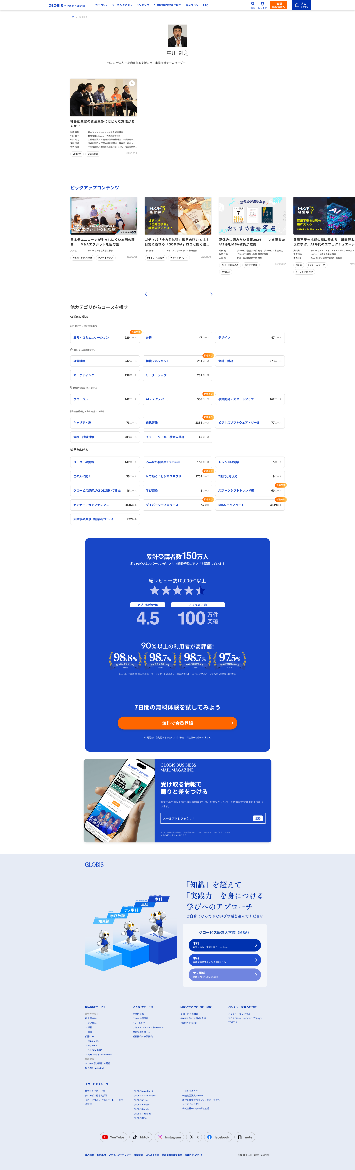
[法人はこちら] (301, 5)
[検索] (253, 5)
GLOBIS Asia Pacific (144, 1091)
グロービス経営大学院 (96, 1095)
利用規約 (101, 1155)
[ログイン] (262, 5)
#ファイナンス (105, 257)
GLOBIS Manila (141, 1109)
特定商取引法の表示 (172, 1155)
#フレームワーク (316, 264)
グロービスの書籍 (189, 1014)
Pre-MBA (92, 1045)
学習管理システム (142, 1032)
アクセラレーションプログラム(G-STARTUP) (245, 1020)
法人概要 (89, 1155)
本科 (211, 945)
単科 (209, 960)
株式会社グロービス (95, 1091)
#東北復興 (93, 154)
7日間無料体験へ (278, 5)
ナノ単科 (205, 974)
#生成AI (226, 271)
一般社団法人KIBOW (192, 1095)
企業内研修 (138, 1014)
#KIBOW (77, 154)
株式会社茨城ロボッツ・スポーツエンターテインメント (201, 1102)
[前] (145, 294)
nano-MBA (93, 1040)
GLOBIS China (141, 1100)
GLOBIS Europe (142, 1104)
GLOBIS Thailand (142, 1113)
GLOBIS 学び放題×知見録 (97, 1063)
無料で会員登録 (177, 723)
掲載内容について (194, 1155)
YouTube (117, 1137)
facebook (222, 1137)
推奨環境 (138, 1155)
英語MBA (89, 1036)
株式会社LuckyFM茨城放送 (195, 1108)
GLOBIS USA (140, 1118)
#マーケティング (178, 257)
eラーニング (139, 1023)
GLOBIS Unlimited (94, 1068)
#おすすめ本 (251, 264)
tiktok (144, 1137)
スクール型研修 (140, 1018)
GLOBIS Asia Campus (145, 1095)
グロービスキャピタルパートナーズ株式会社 (104, 1102)
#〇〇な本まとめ (230, 264)
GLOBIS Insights (188, 1023)
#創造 (299, 264)
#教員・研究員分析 (82, 257)
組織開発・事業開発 (143, 1036)
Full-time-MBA (95, 1050)
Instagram (173, 1137)
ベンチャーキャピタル (239, 1014)
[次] (209, 294)
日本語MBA (91, 1018)
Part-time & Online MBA (100, 1054)
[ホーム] (73, 17)
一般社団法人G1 (190, 1091)
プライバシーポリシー (120, 1155)
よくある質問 (152, 1155)
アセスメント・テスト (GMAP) (148, 1027)
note (248, 1137)
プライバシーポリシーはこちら (173, 835)
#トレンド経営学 (155, 257)
